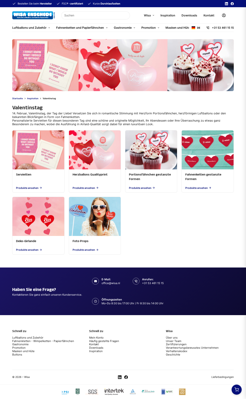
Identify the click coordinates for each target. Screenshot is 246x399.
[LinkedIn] (226, 3)
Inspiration (167, 15)
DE (198, 27)
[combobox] (92, 15)
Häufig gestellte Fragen (104, 341)
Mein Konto (96, 337)
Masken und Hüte (178, 27)
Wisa (147, 15)
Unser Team (173, 341)
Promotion (148, 27)
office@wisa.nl (111, 283)
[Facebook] (232, 3)
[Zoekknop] (126, 15)
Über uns (172, 337)
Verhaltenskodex (176, 351)
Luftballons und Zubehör (29, 27)
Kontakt (208, 15)
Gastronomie (123, 27)
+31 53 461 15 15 (223, 27)
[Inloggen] (224, 15)
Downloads (189, 15)
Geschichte (173, 354)
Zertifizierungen (176, 344)
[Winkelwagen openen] (237, 390)
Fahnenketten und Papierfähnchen (80, 27)
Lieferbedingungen (222, 376)
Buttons (17, 354)
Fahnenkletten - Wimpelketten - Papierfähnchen (43, 341)
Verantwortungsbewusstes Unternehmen (192, 347)
